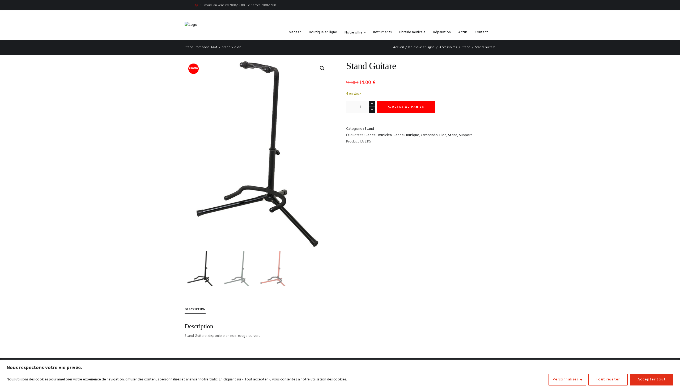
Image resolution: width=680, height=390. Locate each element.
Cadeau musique (406, 135)
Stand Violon (231, 47)
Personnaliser (565, 379)
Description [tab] (195, 309)
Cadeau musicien (379, 135)
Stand (466, 47)
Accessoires (448, 47)
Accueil (398, 47)
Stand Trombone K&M (201, 47)
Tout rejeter (608, 379)
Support (465, 135)
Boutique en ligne (421, 47)
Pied (443, 135)
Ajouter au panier (406, 107)
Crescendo (429, 135)
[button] (322, 68)
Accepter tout (652, 379)
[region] (340, 375)
